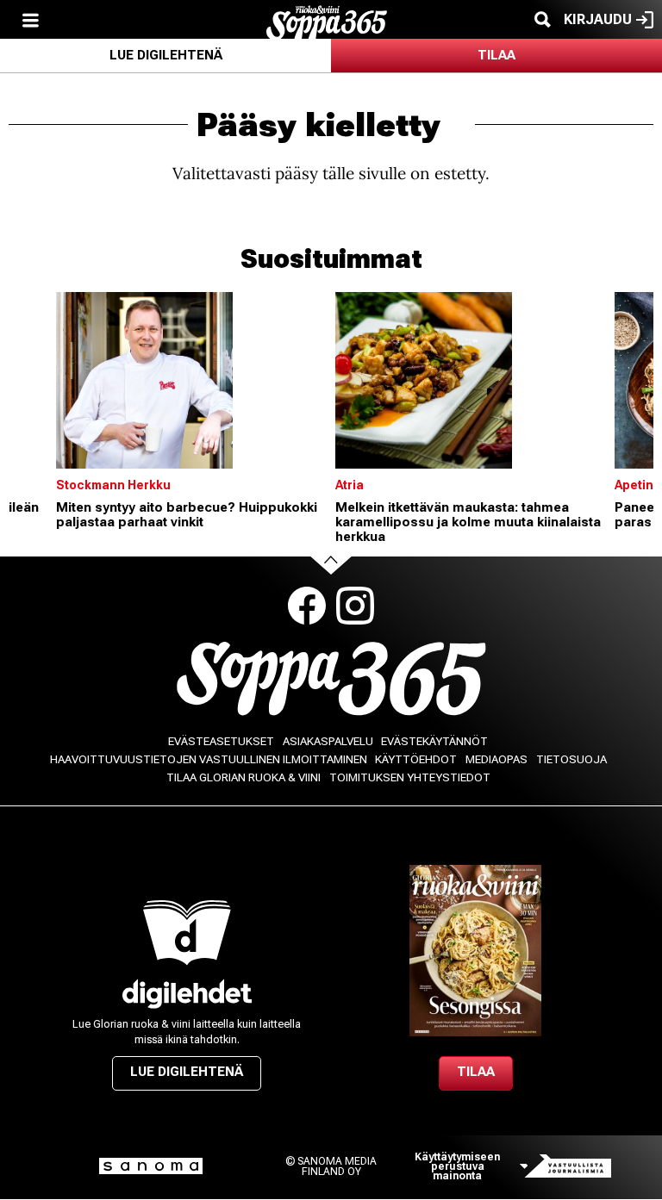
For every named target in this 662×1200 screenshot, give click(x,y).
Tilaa (496, 55)
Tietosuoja (571, 759)
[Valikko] (30, 19)
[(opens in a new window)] (186, 994)
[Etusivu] (326, 21)
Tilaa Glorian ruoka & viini (243, 777)
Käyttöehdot (416, 759)
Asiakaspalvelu (328, 741)
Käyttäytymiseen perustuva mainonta (457, 1167)
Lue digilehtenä (165, 55)
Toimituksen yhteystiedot (409, 777)
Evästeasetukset (221, 741)
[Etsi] (542, 19)
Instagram (355, 606)
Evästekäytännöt (434, 741)
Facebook (307, 606)
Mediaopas (496, 759)
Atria (349, 485)
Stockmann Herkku (113, 485)
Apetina (638, 485)
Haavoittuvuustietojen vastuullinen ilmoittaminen (208, 759)
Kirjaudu (598, 19)
